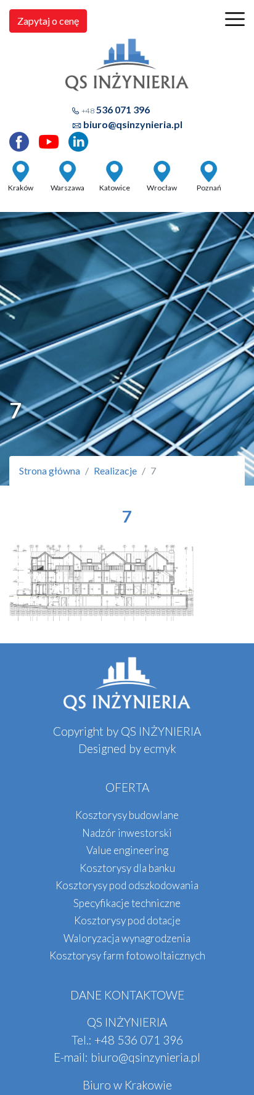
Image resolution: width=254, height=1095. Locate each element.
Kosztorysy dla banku (127, 867)
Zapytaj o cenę (48, 20)
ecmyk (160, 748)
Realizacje (115, 470)
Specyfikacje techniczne (127, 903)
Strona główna (49, 470)
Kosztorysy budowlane (127, 814)
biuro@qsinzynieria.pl (132, 124)
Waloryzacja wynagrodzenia (126, 938)
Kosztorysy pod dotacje (127, 920)
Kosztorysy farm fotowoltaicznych (127, 955)
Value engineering (127, 850)
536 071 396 (115, 109)
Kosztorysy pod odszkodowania (127, 885)
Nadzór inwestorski (127, 832)
